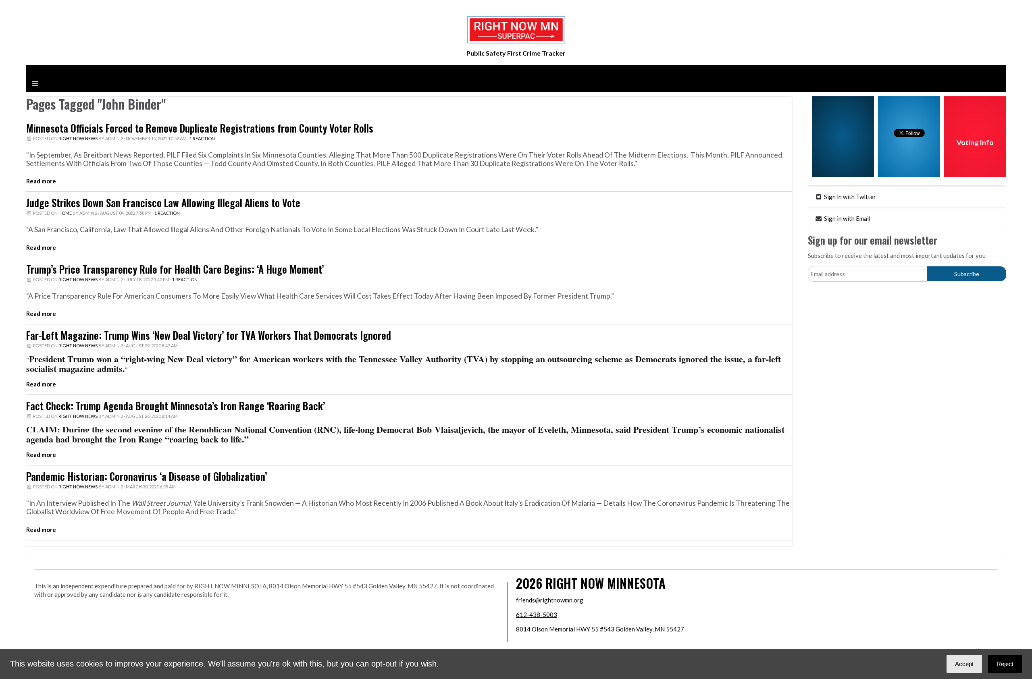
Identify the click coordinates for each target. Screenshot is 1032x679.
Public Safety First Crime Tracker (516, 53)
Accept (964, 663)
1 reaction (202, 138)
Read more (41, 181)
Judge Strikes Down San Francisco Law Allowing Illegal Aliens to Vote (163, 202)
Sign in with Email (846, 218)
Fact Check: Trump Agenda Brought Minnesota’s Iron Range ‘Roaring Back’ (175, 406)
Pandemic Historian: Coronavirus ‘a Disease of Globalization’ (146, 476)
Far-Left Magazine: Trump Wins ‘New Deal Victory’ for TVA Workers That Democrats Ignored (208, 335)
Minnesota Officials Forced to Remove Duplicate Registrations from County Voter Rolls (199, 128)
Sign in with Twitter (849, 196)
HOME (65, 213)
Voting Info (975, 142)
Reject (1005, 663)
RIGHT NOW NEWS (78, 138)
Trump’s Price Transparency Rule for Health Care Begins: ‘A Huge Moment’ (175, 269)
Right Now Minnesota (605, 582)
